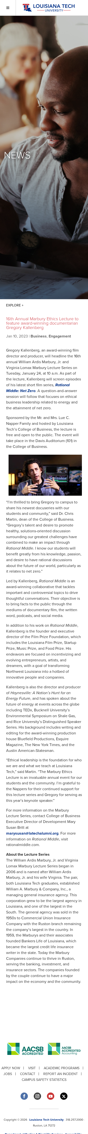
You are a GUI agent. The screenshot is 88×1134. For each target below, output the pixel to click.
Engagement (60, 336)
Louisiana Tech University (46, 1119)
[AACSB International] (27, 1059)
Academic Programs (61, 1068)
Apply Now (10, 1068)
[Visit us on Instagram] (37, 1096)
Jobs (7, 1074)
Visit (32, 1068)
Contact (27, 1074)
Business (39, 336)
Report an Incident (60, 1074)
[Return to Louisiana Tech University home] (48, 8)
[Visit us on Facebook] (24, 1096)
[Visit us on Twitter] (64, 1096)
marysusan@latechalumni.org (32, 833)
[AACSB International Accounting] (64, 1059)
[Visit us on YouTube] (51, 1096)
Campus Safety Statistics (44, 1080)
